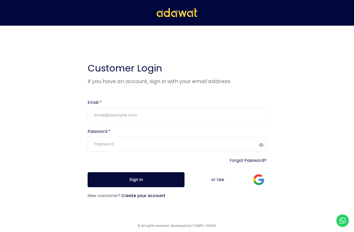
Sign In (136, 180)
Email (94, 102)
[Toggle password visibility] (261, 145)
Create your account (143, 196)
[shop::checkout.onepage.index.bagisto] (177, 12)
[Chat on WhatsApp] (342, 220)
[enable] (258, 179)
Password (98, 131)
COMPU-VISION (204, 225)
